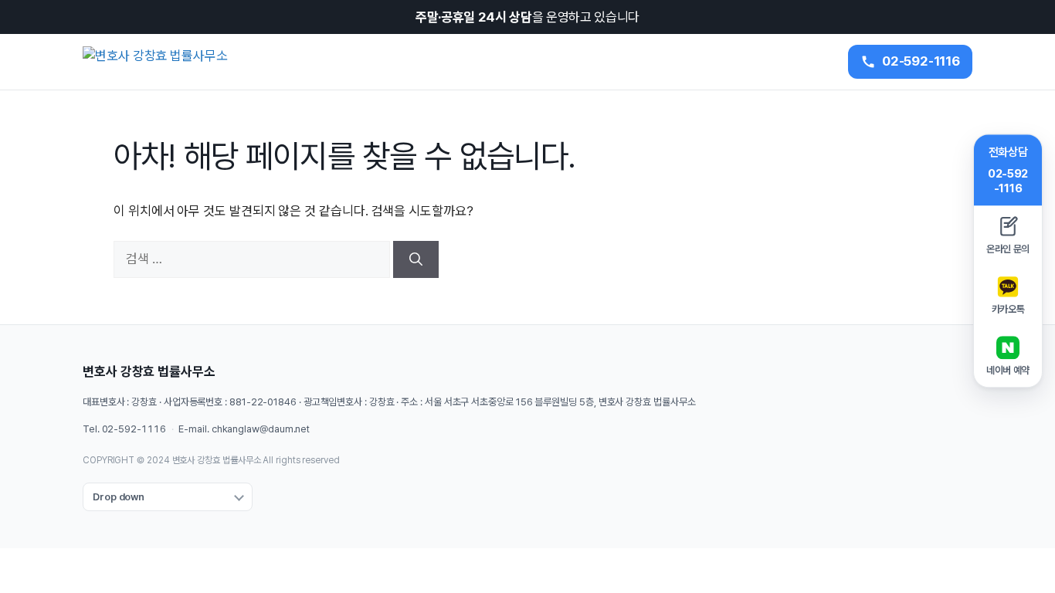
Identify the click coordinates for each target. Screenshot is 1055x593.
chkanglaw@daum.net (261, 429)
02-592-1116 (134, 429)
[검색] (416, 259)
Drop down (118, 497)
